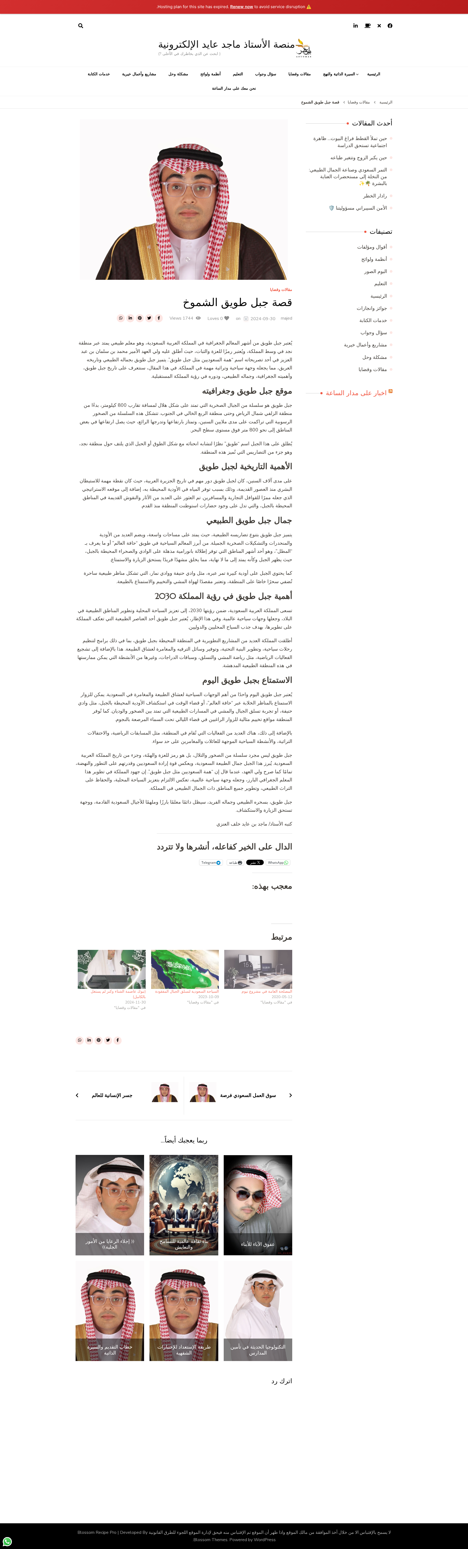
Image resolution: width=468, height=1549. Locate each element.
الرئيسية (373, 74)
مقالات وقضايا (299, 74)
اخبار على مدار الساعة (356, 393)
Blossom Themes (210, 1540)
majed (286, 318)
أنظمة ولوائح (210, 74)
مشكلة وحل (178, 74)
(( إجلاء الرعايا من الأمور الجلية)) (110, 1244)
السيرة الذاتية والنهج (339, 74)
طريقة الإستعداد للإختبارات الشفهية (184, 1350)
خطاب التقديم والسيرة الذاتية (109, 1350)
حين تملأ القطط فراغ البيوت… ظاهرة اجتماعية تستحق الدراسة (350, 141)
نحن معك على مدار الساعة (234, 88)
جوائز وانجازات (372, 308)
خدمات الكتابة (99, 74)
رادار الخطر (375, 196)
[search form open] (81, 26)
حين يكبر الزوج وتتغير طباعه (358, 157)
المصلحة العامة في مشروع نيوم (267, 991)
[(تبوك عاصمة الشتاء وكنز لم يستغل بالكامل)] (112, 969)
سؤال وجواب (265, 74)
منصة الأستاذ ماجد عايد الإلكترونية (226, 44)
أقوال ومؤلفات (372, 247)
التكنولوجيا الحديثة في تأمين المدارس (257, 1350)
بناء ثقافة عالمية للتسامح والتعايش (184, 1244)
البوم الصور (375, 271)
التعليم (238, 74)
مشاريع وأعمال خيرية (139, 74)
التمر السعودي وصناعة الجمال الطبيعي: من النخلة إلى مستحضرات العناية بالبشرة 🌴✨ (348, 177)
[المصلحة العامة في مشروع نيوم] (258, 969)
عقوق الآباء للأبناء (258, 1244)
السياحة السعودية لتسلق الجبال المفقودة (187, 991)
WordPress (265, 1540)
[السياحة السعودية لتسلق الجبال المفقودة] (185, 969)
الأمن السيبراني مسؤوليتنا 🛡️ (358, 208)
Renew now (241, 6)
